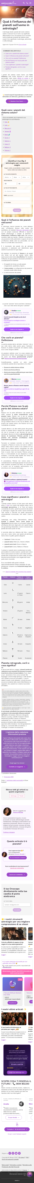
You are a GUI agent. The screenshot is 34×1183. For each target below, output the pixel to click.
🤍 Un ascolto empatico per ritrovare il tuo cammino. (16, 485)
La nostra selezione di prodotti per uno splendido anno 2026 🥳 (16, 964)
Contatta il (16, 1129)
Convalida (17, 910)
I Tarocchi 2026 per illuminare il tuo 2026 (12, 993)
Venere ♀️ (8, 131)
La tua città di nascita (10, 188)
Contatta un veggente (16, 766)
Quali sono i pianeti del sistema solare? (17, 53)
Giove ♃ (7, 138)
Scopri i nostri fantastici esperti (17, 1134)
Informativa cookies (15, 1165)
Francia (25, 1170)
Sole (8, 505)
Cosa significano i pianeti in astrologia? (17, 64)
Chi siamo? (21, 1157)
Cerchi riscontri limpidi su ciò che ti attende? (15, 319)
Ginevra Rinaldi (22, 44)
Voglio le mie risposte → (17, 329)
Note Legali (5, 1165)
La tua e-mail (8, 901)
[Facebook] (9, 1153)
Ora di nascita (8, 180)
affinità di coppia (22, 78)
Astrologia (14, 796)
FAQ (27, 1157)
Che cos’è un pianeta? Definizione (15, 58)
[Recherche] (24, 3)
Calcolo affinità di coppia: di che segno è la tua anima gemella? (12, 943)
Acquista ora (12, 1003)
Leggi (3, 955)
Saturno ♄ (8, 141)
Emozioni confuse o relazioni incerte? (17, 481)
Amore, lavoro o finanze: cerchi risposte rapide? (16, 388)
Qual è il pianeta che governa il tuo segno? (18, 571)
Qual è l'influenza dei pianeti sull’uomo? (17, 56)
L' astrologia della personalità (14, 780)
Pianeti (21, 796)
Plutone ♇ (8, 150)
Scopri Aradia (12, 1117)
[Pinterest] (19, 1153)
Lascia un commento (16, 874)
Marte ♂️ (7, 134)
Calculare (17, 210)
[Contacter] (27, 3)
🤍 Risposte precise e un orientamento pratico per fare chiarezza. (17, 325)
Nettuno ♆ (8, 147)
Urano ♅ (7, 144)
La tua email (7, 202)
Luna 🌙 (7, 125)
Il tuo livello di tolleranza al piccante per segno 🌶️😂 (11, 1028)
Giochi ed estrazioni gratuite (10, 1159)
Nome (8, 195)
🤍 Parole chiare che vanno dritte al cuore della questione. (15, 393)
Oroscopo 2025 (9, 777)
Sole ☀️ (7, 122)
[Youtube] (16, 1153)
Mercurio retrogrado (22, 230)
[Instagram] (13, 1153)
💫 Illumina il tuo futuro (16, 101)
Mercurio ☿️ (8, 128)
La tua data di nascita (10, 174)
